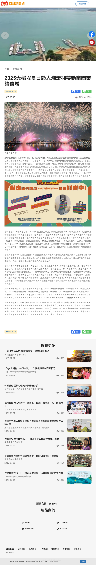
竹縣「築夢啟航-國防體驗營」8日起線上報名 (26, 351)
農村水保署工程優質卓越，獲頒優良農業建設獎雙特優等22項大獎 (33, 422)
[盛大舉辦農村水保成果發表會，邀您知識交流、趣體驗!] (79, 460)
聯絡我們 (82, 4)
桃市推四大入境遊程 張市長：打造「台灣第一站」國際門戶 (33, 404)
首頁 (6, 69)
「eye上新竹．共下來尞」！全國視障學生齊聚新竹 (29, 368)
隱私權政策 (54, 561)
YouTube (63, 528)
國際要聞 (21, 549)
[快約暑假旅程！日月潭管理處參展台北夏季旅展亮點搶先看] (79, 477)
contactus (64, 522)
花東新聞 (66, 549)
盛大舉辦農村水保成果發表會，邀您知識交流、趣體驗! (31, 456)
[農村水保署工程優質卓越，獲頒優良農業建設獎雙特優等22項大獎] (79, 425)
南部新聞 (55, 549)
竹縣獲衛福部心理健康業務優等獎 (21, 385)
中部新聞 (44, 549)
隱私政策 (10, 553)
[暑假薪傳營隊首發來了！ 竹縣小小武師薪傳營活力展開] (79, 443)
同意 (83, 561)
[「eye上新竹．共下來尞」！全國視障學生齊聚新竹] (79, 373)
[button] (46, 58)
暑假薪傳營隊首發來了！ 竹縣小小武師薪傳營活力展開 (31, 438)
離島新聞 (77, 549)
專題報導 (10, 549)
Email (27, 522)
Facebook (29, 528)
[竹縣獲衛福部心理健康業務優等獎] (79, 390)
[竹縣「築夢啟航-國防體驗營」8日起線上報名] (79, 356)
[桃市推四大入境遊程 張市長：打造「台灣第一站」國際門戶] (79, 407)
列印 (81, 97)
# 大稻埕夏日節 (11, 91)
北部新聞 (32, 549)
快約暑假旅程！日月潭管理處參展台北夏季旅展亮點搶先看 (33, 473)
